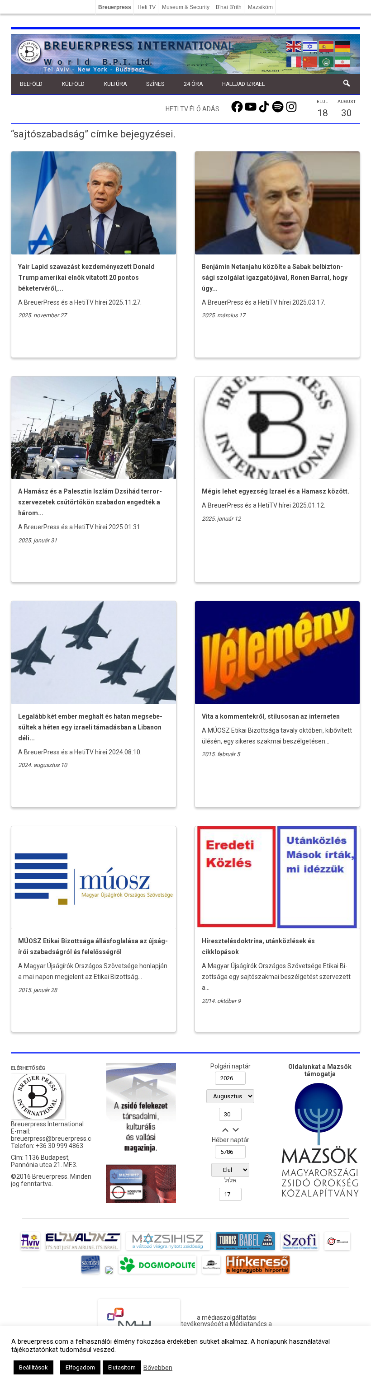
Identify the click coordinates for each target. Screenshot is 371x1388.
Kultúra (115, 84)
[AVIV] (30, 1250)
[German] (343, 45)
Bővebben (157, 1368)
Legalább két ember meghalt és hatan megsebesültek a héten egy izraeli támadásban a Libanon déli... (90, 727)
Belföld (31, 84)
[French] (294, 61)
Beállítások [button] (33, 1367)
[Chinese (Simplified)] (310, 61)
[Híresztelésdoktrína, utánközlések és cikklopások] (277, 926)
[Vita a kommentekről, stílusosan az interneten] (277, 702)
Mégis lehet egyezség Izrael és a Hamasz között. (275, 491)
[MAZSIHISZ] (168, 1250)
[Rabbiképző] (109, 1273)
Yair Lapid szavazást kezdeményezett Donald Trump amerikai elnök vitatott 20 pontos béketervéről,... (86, 277)
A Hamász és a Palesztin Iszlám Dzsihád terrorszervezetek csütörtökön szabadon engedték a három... (90, 502)
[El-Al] (83, 1250)
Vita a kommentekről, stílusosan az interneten (271, 716)
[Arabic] (327, 61)
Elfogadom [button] (80, 1367)
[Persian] (343, 61)
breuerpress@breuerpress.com (55, 1138)
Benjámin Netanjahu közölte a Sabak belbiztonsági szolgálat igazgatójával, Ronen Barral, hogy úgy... (274, 277)
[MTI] (337, 1250)
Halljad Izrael (243, 84)
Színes (155, 84)
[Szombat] (90, 1273)
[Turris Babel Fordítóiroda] (245, 1250)
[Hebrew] (310, 45)
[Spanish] (327, 45)
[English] (294, 45)
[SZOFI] (300, 1250)
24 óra (193, 84)
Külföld (73, 84)
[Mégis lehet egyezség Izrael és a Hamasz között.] (277, 476)
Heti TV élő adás (192, 109)
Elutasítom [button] (122, 1367)
